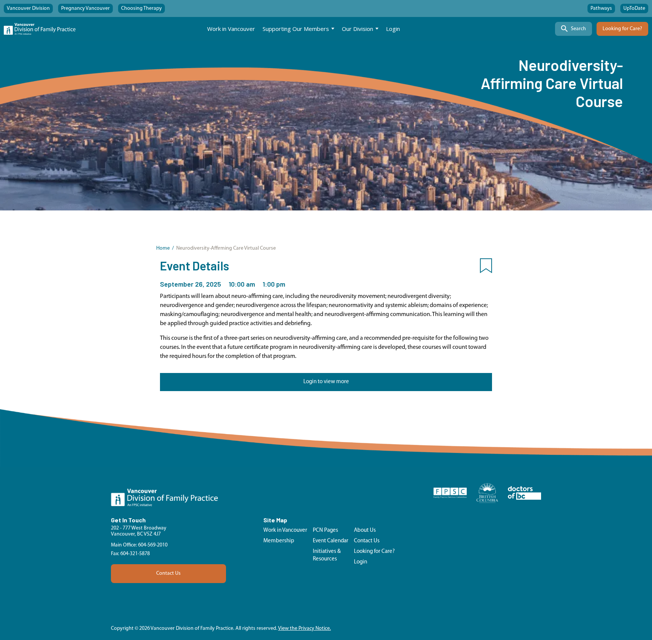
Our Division (357, 28)
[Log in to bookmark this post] (486, 267)
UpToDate (634, 8)
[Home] (39, 29)
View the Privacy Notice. (304, 628)
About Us (365, 530)
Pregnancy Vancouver (85, 8)
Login (393, 28)
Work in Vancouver (231, 28)
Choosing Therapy (141, 8)
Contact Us (168, 573)
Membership (278, 541)
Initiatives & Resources (327, 555)
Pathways (601, 8)
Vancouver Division (28, 8)
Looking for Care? (622, 29)
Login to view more (326, 382)
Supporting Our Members (296, 28)
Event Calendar (330, 541)
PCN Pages (325, 530)
